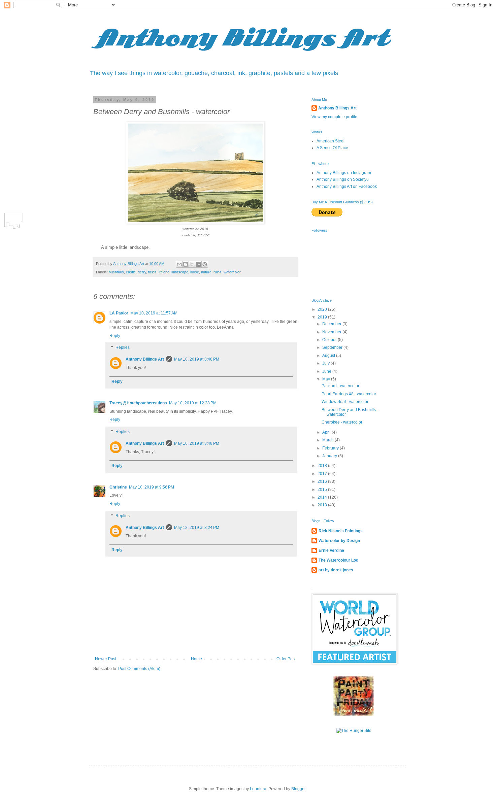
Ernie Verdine (331, 550)
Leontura (258, 788)
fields (152, 272)
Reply (114, 335)
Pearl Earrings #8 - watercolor (349, 394)
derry (142, 272)
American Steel (330, 141)
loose (194, 272)
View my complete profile (334, 116)
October (330, 339)
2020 (323, 309)
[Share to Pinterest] (204, 264)
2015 (323, 489)
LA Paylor (118, 313)
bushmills (116, 272)
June (327, 371)
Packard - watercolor (340, 385)
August (329, 355)
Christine (118, 487)
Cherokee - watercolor (342, 422)
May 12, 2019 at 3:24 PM (196, 527)
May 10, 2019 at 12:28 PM (193, 403)
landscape (179, 272)
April (327, 432)
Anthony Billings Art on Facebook (347, 186)
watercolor (232, 272)
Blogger (298, 788)
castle (131, 272)
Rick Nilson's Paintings (341, 531)
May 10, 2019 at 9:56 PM (151, 487)
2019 (323, 317)
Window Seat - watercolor (345, 401)
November (332, 332)
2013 (323, 505)
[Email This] (179, 264)
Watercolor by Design (339, 540)
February (331, 448)
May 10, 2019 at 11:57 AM (153, 313)
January (330, 456)
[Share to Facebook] (198, 264)
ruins (217, 272)
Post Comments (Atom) (139, 668)
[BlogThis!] (185, 264)
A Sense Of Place (332, 147)
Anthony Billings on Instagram (344, 172)
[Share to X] (192, 264)
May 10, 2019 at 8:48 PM (196, 359)
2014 (323, 497)
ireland (164, 272)
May (326, 379)
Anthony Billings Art (145, 359)
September (332, 347)
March (328, 440)
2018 (323, 465)
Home (196, 659)
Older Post (286, 659)
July (326, 363)
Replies (123, 347)
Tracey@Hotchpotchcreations (138, 403)
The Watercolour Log (338, 560)
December (332, 324)
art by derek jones (336, 570)
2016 (323, 481)
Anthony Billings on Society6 (343, 179)
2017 (323, 473)
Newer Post (105, 659)
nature (206, 272)
